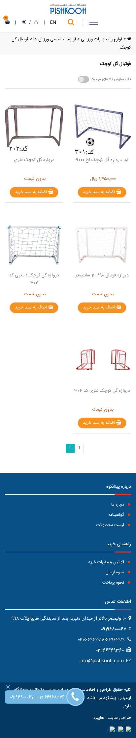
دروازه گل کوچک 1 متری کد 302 (34, 279)
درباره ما (118, 504)
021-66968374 (51, 697)
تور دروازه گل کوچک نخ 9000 (102, 160)
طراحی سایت (119, 717)
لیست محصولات (110, 525)
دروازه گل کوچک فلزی (34, 160)
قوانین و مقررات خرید (106, 562)
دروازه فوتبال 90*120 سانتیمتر (102, 275)
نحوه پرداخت (113, 582)
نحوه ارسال (115, 572)
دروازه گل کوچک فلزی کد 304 (102, 391)
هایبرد (98, 717)
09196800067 (22, 697)
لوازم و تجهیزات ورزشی (101, 39)
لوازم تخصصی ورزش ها (54, 39)
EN (53, 22)
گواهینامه (116, 515)
